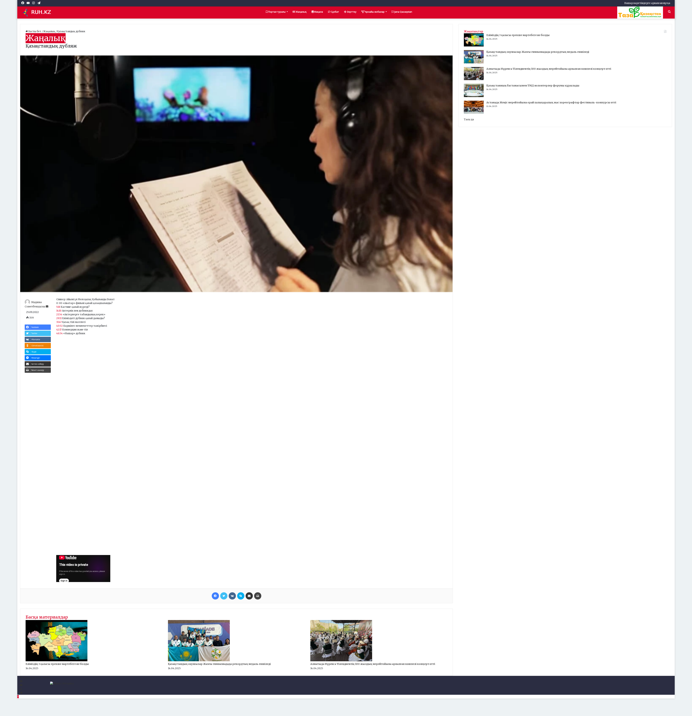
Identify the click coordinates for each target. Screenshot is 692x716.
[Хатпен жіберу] (249, 595)
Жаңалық (301, 11)
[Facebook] (215, 595)
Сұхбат (334, 11)
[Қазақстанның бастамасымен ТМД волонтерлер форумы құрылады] (474, 96)
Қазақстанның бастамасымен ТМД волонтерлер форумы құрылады (532, 85)
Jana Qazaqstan (403, 11)
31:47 (59, 322)
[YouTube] (21, 685)
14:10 (58, 310)
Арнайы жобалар (374, 11)
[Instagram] (21, 689)
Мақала (318, 11)
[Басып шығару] (257, 595)
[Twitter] (223, 595)
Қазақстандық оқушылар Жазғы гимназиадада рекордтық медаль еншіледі (219, 664)
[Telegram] (21, 692)
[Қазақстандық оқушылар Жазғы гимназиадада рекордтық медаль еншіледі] (199, 660)
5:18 (58, 306)
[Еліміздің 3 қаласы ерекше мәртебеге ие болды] (56, 660)
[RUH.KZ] (38, 12)
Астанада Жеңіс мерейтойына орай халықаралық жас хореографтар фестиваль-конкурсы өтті (551, 102)
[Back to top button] (18, 696)
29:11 (59, 318)
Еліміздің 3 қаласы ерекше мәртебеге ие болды (57, 664)
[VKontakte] (232, 595)
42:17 (59, 329)
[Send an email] (47, 306)
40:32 (59, 325)
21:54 (59, 314)
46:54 (59, 333)
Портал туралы (277, 11)
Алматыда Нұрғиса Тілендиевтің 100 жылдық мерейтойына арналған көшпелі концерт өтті (372, 664)
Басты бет (35, 31)
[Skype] (240, 595)
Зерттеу (351, 11)
